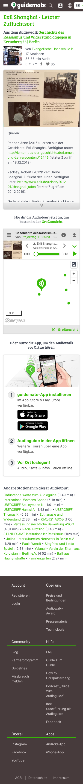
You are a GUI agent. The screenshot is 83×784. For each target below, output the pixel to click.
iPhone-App (55, 752)
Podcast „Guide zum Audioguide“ (57, 691)
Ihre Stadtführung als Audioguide (58, 709)
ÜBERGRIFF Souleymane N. (23, 505)
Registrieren (21, 595)
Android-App (55, 744)
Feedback (53, 722)
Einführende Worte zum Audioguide (29, 495)
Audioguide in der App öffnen (46, 440)
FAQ (49, 652)
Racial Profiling (33, 529)
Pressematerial (57, 621)
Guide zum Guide (54, 662)
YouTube (18, 760)
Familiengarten (40, 558)
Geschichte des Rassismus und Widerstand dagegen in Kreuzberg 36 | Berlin (37, 36)
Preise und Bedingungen (56, 597)
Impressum (61, 778)
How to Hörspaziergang (58, 675)
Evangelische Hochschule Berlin (55, 49)
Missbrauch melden (20, 678)
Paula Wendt (32, 544)
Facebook (19, 752)
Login (16, 603)
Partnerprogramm (25, 660)
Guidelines (19, 668)
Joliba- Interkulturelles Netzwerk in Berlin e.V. (40, 539)
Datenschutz (37, 778)
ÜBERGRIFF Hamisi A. (19, 509)
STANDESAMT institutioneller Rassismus (33, 534)
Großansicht (52, 221)
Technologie (55, 629)
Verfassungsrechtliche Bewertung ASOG (44, 524)
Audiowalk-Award (54, 610)
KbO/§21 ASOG (52, 519)
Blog (15, 652)
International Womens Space (24, 500)
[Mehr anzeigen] (41, 205)
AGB (18, 778)
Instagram (19, 744)
